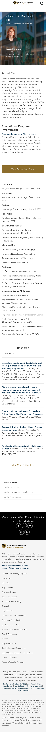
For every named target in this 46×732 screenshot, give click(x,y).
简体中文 (23, 684)
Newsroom (6, 578)
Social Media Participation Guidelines (17, 653)
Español (5, 684)
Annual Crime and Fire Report (14, 629)
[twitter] (24, 525)
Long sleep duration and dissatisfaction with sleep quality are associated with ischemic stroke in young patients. (22, 366)
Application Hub (9, 643)
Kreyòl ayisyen (8, 686)
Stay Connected (8, 587)
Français (33, 684)
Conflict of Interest (9, 657)
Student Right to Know (11, 625)
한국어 (27, 686)
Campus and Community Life (14, 615)
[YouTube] (30, 525)
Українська (40, 688)
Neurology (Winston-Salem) (24, 23)
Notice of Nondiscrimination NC (15, 565)
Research (5, 606)
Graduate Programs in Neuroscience (19, 134)
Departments (7, 611)
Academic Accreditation (12, 620)
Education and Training (11, 601)
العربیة (11, 684)
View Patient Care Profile (23, 169)
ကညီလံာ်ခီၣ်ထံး (19, 686)
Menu (4, 2)
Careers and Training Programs (14, 573)
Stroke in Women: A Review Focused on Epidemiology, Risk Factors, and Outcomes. (22, 412)
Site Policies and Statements (13, 648)
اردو (19, 690)
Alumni (5, 639)
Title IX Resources (9, 634)
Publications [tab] (9, 353)
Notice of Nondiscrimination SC (15, 568)
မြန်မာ (17, 684)
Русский (20, 688)
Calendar (5, 583)
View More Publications (23, 465)
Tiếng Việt (25, 690)
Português (5, 688)
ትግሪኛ (33, 688)
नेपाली (40, 686)
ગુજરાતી (39, 684)
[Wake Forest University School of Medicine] (23, 546)
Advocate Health (9, 592)
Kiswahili (27, 688)
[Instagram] (21, 532)
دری (28, 684)
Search (41, 1)
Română (13, 688)
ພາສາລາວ (34, 686)
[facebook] (18, 525)
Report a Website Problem (13, 662)
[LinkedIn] (27, 532)
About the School (9, 597)
